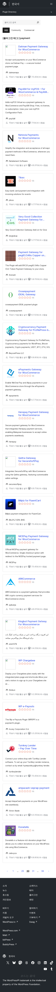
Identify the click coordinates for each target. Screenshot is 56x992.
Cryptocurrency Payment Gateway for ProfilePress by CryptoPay (34, 329)
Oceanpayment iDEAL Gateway (26, 293)
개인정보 (7, 899)
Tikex (21, 177)
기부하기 (34, 917)
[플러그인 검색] (38, 22)
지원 (5, 912)
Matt (6, 935)
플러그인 (33, 895)
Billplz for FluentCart (29, 500)
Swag (33, 922)
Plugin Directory (9, 12)
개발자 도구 (8, 917)
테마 (31, 890)
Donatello (23, 827)
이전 (7, 871)
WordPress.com (11, 930)
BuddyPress (10, 944)
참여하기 (33, 908)
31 (33, 871)
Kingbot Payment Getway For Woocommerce (32, 623)
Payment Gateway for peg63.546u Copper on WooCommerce (31, 254)
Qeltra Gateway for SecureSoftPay (28, 459)
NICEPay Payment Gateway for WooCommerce (33, 538)
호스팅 (6, 895)
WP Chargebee (26, 660)
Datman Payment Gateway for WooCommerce (33, 48)
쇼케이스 (33, 885)
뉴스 (5, 890)
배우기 (6, 908)
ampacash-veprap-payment (33, 788)
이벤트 (32, 912)
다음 (49, 871)
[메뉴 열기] (52, 4)
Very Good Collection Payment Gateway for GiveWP (30, 218)
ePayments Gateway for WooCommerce (29, 371)
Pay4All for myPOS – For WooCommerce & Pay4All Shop (32, 91)
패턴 (31, 899)
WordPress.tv (10, 922)
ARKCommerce (26, 578)
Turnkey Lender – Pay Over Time (27, 747)
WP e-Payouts (26, 706)
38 (42, 871)
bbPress (8, 939)
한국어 (12, 956)
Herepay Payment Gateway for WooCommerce (33, 413)
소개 (5, 885)
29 (22, 871)
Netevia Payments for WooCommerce (29, 136)
